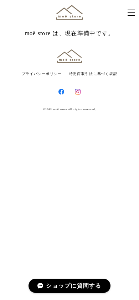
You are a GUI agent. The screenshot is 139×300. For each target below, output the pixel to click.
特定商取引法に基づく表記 (93, 74)
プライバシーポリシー (42, 74)
